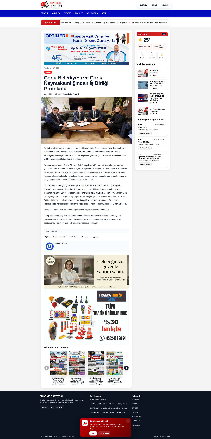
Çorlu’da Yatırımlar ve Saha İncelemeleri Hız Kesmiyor (108, 408)
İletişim (156, 436)
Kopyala (94, 237)
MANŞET (79, 13)
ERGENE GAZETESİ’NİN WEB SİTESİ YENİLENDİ (134, 22)
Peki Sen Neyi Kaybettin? (98, 399)
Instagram (59, 407)
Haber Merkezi (61, 243)
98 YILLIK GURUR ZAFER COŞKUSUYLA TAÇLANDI (108, 404)
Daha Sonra (104, 433)
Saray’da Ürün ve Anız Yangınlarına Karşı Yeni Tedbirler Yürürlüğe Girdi (86, 22)
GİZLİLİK (164, 5)
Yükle (93, 433)
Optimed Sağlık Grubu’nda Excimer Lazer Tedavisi (107, 412)
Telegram (84, 237)
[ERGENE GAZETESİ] (52, 5)
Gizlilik (168, 436)
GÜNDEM (56, 13)
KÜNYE (154, 5)
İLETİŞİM (143, 5)
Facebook (61, 237)
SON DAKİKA (92, 13)
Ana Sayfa (47, 68)
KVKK (162, 436)
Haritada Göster (145, 133)
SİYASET (67, 13)
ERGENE (44, 13)
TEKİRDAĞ (136, 421)
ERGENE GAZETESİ (51, 396)
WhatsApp (73, 237)
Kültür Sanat (136, 425)
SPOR (104, 13)
